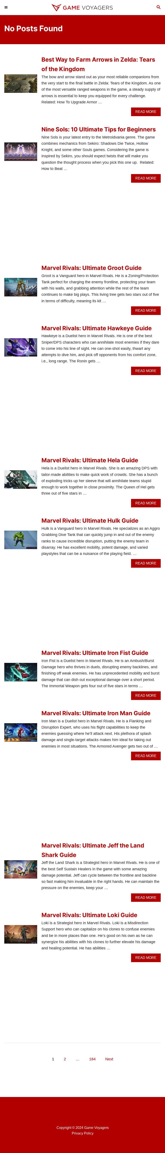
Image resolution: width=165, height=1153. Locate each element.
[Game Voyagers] (82, 7)
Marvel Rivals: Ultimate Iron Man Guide (95, 713)
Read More (147, 113)
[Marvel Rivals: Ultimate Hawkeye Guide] (20, 349)
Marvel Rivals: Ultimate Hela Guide (89, 460)
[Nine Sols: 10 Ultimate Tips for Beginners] (20, 153)
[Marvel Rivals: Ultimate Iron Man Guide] (20, 734)
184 (92, 1059)
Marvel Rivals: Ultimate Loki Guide (89, 915)
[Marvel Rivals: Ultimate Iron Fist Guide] (20, 674)
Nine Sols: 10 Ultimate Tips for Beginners (98, 129)
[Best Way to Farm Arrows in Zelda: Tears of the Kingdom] (20, 85)
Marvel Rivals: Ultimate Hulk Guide (89, 520)
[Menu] (6, 7)
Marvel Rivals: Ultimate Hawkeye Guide (96, 328)
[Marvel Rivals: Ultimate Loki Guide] (20, 936)
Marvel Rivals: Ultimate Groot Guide (91, 267)
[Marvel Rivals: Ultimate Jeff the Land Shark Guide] (20, 871)
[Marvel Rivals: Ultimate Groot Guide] (20, 289)
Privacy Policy (82, 1133)
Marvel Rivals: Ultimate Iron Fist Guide (94, 652)
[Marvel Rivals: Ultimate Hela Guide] (20, 481)
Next (109, 1059)
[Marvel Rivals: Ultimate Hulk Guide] (20, 542)
